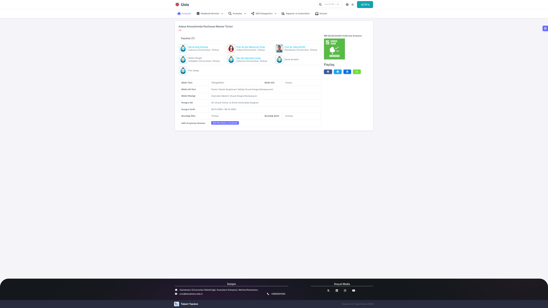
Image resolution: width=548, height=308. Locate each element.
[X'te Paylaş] (338, 71)
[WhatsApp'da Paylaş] (357, 71)
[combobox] (330, 4)
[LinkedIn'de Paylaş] (347, 71)
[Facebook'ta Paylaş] (328, 71)
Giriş (366, 4)
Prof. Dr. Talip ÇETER (295, 47)
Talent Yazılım (189, 303)
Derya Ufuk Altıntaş (198, 47)
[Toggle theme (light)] (352, 4)
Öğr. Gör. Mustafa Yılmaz (248, 58)
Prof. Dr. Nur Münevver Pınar (250, 47)
